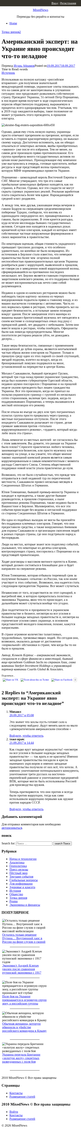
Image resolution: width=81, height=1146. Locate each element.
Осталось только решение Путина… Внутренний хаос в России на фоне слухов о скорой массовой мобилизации (23, 940)
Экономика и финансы (24, 905)
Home (13, 23)
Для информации (21, 883)
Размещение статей (22, 1096)
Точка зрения (10, 32)
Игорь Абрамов (24, 65)
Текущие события (21, 876)
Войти (13, 1111)
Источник (8, 72)
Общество (16, 894)
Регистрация (68, 3)
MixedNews (40, 10)
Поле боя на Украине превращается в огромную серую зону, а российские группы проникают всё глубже (24, 1002)
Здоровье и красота (22, 887)
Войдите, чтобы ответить (26, 735)
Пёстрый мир (18, 873)
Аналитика (16, 862)
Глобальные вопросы (23, 880)
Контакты (16, 1093)
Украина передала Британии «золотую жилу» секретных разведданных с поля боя (21, 1058)
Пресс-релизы (18, 869)
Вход (55, 3)
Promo (13, 901)
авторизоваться (12, 827)
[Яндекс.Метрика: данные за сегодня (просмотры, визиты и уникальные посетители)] (32, 1132)
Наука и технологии (23, 859)
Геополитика (18, 866)
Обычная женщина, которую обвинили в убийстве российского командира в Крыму (24, 1027)
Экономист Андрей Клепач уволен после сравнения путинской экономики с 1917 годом (21, 971)
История (15, 890)
